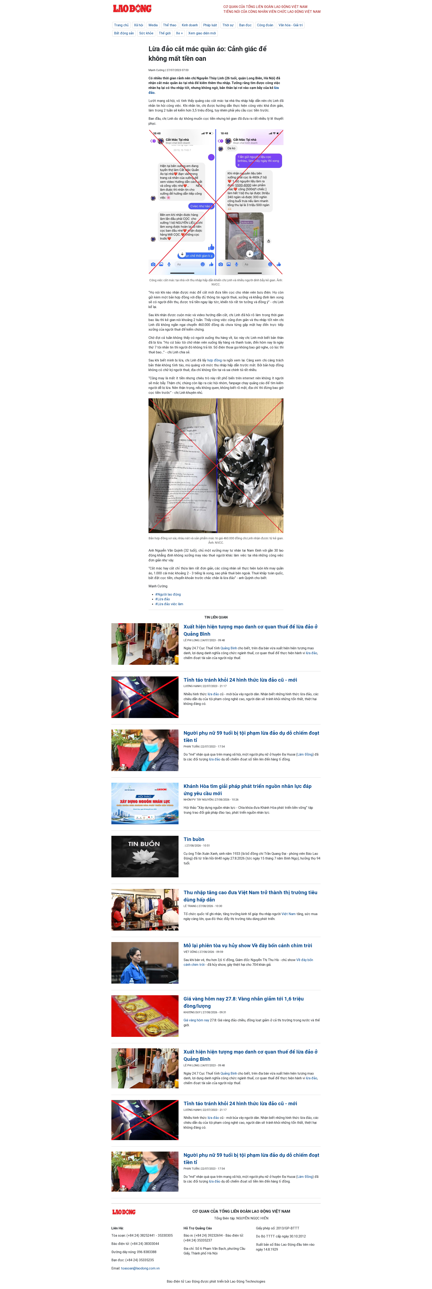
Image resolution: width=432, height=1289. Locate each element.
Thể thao (169, 25)
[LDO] (145, 644)
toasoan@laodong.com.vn (140, 1268)
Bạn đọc (245, 25)
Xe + (179, 33)
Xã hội (138, 25)
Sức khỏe (146, 33)
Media (153, 25)
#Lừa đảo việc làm (169, 604)
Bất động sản (124, 33)
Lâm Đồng (305, 754)
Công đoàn (265, 25)
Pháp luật (210, 25)
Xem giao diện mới (202, 33)
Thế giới (165, 33)
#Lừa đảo (162, 599)
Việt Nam (288, 914)
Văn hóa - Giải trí (291, 25)
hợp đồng (214, 360)
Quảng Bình (229, 648)
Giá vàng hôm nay (196, 1020)
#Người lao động (168, 594)
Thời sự (228, 25)
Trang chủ (121, 25)
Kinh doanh (190, 25)
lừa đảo (311, 653)
